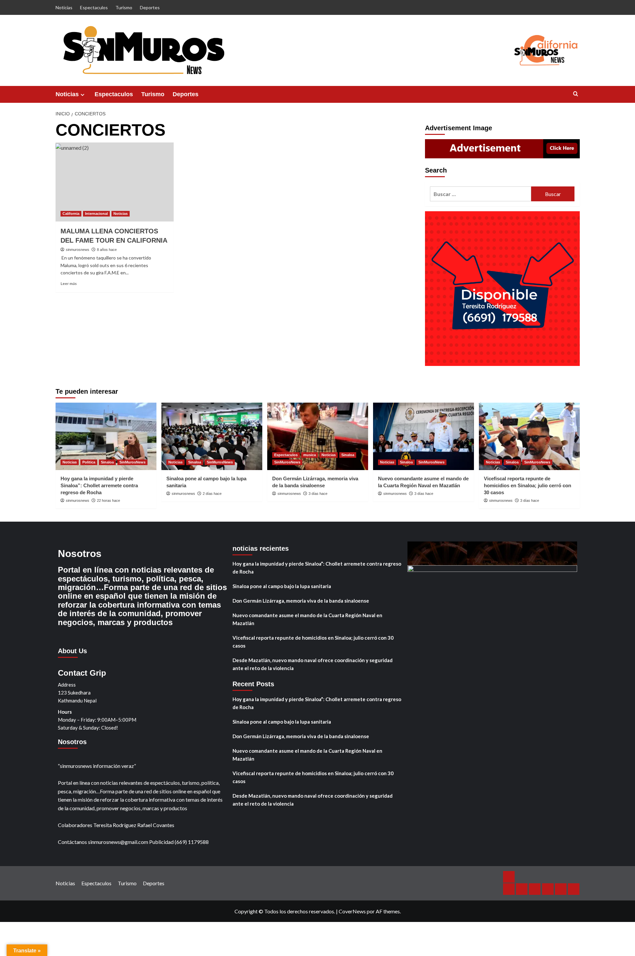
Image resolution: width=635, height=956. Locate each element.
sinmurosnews (77, 250)
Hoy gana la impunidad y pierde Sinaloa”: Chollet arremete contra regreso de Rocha (99, 485)
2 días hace (212, 494)
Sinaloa (107, 462)
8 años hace (107, 250)
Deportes (150, 7)
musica (309, 455)
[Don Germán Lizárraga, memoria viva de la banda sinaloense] (317, 436)
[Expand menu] (82, 95)
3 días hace (318, 494)
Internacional (96, 214)
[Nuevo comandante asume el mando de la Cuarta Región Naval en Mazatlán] (423, 436)
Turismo (123, 7)
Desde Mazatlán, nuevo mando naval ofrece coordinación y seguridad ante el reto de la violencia (313, 664)
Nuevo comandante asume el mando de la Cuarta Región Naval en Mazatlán (307, 619)
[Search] (576, 94)
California (71, 214)
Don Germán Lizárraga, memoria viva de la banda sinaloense (301, 601)
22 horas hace (108, 500)
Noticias (64, 7)
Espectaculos (94, 7)
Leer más (69, 283)
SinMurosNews (132, 462)
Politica (88, 462)
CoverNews (352, 911)
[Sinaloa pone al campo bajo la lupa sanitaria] (211, 436)
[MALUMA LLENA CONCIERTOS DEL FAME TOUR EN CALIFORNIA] (115, 181)
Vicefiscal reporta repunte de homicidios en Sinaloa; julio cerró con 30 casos (527, 485)
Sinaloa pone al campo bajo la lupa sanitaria (282, 586)
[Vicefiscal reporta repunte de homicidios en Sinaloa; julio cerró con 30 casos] (529, 436)
